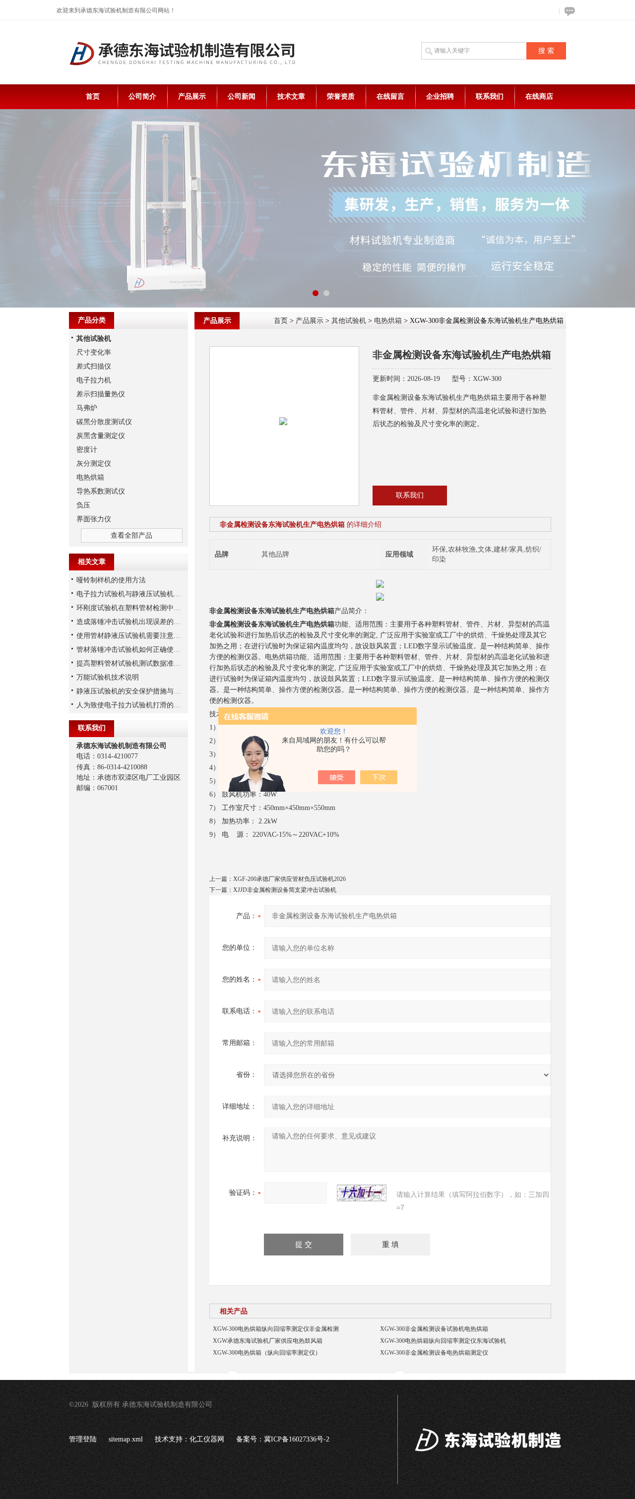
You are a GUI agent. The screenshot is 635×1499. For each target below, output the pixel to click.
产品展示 (192, 96)
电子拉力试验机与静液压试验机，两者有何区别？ (152, 594)
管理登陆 (83, 1439)
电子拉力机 (93, 380)
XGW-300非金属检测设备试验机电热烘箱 (434, 1328)
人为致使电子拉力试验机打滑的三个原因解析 (145, 705)
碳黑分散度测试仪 (104, 422)
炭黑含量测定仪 (100, 435)
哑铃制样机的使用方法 (111, 580)
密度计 (86, 449)
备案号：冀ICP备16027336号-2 (282, 1439)
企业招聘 (440, 96)
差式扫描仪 (93, 366)
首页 (93, 96)
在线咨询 (568, 11)
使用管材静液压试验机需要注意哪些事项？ (142, 635)
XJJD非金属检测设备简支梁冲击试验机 (284, 889)
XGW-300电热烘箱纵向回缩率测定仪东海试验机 (443, 1340)
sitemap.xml (126, 1439)
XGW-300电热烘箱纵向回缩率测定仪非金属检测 (276, 1328)
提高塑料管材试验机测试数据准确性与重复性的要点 (156, 663)
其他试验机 (348, 320)
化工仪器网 (207, 1439)
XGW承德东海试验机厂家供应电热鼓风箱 (267, 1340)
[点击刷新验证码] (361, 1193)
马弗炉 (86, 408)
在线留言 (390, 96)
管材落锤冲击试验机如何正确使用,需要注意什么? (151, 649)
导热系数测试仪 (100, 491)
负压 (83, 505)
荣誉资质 (341, 96)
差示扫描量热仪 (100, 394)
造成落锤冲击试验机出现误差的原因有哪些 (142, 621)
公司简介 (142, 96)
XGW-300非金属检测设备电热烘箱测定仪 (434, 1352)
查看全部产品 (131, 535)
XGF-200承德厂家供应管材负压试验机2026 (289, 878)
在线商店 (539, 96)
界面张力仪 (93, 519)
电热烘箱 (388, 320)
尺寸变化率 (93, 352)
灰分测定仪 (93, 463)
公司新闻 (241, 96)
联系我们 (490, 96)
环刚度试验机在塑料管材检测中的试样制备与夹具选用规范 (166, 608)
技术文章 (291, 96)
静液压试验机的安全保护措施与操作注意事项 (145, 691)
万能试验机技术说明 (107, 677)
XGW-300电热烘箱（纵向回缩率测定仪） (267, 1352)
